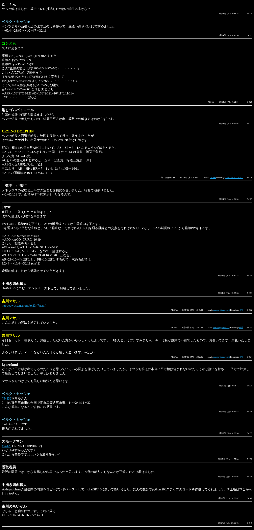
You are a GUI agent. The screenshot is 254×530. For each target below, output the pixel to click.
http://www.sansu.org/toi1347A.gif (23, 305)
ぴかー (213, 177)
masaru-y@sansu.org (221, 310)
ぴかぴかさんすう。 (234, 177)
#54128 (6, 446)
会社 (241, 310)
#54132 (6, 398)
